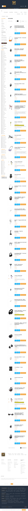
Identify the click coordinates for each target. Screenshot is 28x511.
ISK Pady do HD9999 (18, 334)
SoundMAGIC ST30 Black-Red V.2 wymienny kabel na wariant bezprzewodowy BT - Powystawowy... (20, 107)
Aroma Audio (4, 55)
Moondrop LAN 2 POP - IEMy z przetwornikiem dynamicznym (20, 300)
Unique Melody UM (4, 126)
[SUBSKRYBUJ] (12, 484)
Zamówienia (18, 453)
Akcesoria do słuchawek (4, 492)
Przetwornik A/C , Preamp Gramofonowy (11, 501)
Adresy (15, 465)
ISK (3, 88)
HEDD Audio (4, 85)
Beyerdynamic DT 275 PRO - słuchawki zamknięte (20, 289)
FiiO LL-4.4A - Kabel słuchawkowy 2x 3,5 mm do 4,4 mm (20, 72)
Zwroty (15, 454)
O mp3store (22, 454)
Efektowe (17, 498)
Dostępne (24, 21)
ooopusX (3, 133)
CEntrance (3, 62)
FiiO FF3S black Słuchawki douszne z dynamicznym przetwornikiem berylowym (20, 26)
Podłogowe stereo (24, 498)
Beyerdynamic (4, 60)
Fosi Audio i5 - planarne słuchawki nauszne (19, 425)
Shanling (3, 114)
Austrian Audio (4, 59)
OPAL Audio (4, 102)
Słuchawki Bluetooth (3, 35)
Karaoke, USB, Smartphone (17, 493)
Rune (3, 111)
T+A (3, 118)
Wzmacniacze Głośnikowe (16, 500)
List (17, 21)
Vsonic (3, 127)
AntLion (3, 54)
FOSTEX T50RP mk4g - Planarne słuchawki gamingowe (20, 311)
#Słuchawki (3, 490)
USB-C (3, 168)
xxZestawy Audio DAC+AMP (4, 503)
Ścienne (19, 499)
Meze (3, 97)
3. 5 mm (3, 163)
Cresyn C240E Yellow (18, 161)
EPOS (3, 73)
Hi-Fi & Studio (2, 26)
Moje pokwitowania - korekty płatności (16, 464)
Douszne (2, 21)
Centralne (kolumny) (14, 498)
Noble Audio (4, 101)
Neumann (3, 100)
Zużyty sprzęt (18, 454)
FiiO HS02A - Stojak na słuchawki (19, 231)
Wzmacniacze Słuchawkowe (10, 500)
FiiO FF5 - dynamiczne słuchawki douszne (19, 265)
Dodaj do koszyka (23, 44)
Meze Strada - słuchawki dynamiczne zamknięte (19, 49)
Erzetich (3, 75)
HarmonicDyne (4, 87)
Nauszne (3, 143)
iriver (3, 132)
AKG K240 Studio (18, 174)
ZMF (3, 130)
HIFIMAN (3, 86)
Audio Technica (4, 57)
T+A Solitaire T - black (19, 367)
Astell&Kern (4, 56)
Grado (3, 83)
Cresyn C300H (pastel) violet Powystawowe (20, 148)
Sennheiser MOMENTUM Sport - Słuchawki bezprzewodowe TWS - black (20, 346)
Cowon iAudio (4, 68)
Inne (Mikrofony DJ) (7, 494)
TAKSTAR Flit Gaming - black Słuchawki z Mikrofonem (20, 388)
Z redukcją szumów (3, 28)
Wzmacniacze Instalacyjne (10, 502)
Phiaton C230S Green (18, 121)
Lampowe (13, 493)
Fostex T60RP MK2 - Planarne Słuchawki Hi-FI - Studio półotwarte (20, 198)
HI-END (14, 491)
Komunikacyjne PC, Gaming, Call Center (3, 32)
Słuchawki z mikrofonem (4, 37)
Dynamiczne (11, 493)
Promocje (15, 453)
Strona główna (9, 453)
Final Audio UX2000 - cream (20, 356)
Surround (17, 499)
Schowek (15, 467)
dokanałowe (4, 150)
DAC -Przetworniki (19, 502)
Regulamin (22, 453)
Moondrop (4, 99)
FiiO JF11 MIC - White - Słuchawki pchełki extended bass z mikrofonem (20, 323)
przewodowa (4, 158)
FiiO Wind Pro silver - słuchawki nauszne (20, 38)
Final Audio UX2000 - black (19, 83)
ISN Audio (3, 89)
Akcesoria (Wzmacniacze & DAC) (4, 502)
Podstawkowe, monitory (8, 499)
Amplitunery (23, 502)
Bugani (3, 61)
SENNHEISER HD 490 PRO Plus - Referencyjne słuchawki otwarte (20, 437)
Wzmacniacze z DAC (21, 501)
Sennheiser (4, 113)
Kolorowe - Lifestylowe (3, 40)
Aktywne (11, 498)
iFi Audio (3, 131)
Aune (3, 58)
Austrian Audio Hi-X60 (19, 377)
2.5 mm (3, 161)
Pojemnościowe (7, 493)
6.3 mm (3, 165)
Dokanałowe (2, 23)
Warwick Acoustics (4, 128)
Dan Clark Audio (4, 71)
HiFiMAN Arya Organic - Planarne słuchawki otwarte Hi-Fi (20, 95)
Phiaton (3, 104)
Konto (13, 454)
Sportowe (3, 144)
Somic (3, 116)
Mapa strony (10, 454)
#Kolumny (3, 498)
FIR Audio (3, 76)
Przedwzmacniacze (17, 501)
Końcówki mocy (15, 502)
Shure (3, 115)
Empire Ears (4, 74)
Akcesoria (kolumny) (7, 498)
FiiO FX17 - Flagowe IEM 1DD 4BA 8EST (20, 220)
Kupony (15, 466)
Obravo (3, 103)
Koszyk (13, 453)
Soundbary (12, 499)
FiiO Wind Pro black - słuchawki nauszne (20, 186)
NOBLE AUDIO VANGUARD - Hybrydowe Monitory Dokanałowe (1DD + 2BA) (19, 414)
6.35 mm (3, 166)
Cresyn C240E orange (19, 398)
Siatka (16, 21)
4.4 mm (3, 164)
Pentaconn (3, 167)
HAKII (3, 84)
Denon (3, 72)
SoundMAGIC (4, 117)
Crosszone (3, 69)
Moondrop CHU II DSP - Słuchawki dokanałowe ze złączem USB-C (19, 60)
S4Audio (3, 112)
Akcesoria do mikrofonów (23, 493)
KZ (3, 90)
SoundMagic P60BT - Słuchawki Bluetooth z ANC (20, 254)
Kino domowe (20, 498)
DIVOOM (3, 70)
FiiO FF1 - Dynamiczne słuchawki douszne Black (20, 243)
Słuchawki (3, 18)
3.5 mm (3, 162)
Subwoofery (14, 499)
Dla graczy (15, 490)
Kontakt (25, 454)
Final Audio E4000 (18, 135)
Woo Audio (3, 129)
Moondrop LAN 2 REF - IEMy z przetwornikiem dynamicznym (20, 209)
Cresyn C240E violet (18, 275)
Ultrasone (3, 125)
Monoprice (3, 98)
